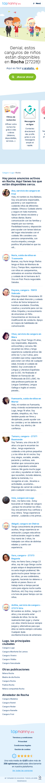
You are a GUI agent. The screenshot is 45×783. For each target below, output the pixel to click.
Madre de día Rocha (11, 677)
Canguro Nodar (9, 706)
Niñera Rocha (8, 673)
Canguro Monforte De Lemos (15, 651)
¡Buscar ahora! (25, 77)
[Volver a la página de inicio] (11, 3)
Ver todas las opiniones (22, 770)
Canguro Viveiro (9, 655)
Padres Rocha (8, 685)
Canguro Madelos (10, 699)
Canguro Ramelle (9, 710)
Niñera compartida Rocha (13, 689)
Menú (38, 3)
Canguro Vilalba (9, 659)
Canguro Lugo (8, 648)
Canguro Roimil (9, 703)
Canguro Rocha (9, 681)
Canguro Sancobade (11, 663)
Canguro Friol (8, 714)
